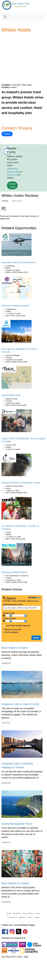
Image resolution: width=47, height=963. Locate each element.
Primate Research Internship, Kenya (21, 482)
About (9, 913)
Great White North (11, 395)
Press (30, 917)
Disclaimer (17, 913)
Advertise (22, 917)
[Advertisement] (23, 57)
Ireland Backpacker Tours (17, 823)
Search (37, 913)
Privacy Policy (28, 913)
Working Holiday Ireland (14, 572)
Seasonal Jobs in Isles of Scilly (20, 704)
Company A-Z (12, 917)
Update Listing (12, 185)
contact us (12, 175)
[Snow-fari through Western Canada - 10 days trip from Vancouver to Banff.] (17, 378)
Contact (37, 917)
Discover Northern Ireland (15, 305)
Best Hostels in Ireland (15, 883)
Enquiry (7, 134)
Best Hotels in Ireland (14, 647)
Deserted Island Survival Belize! (19, 262)
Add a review (17, 201)
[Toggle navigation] (5, 16)
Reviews (5, 201)
